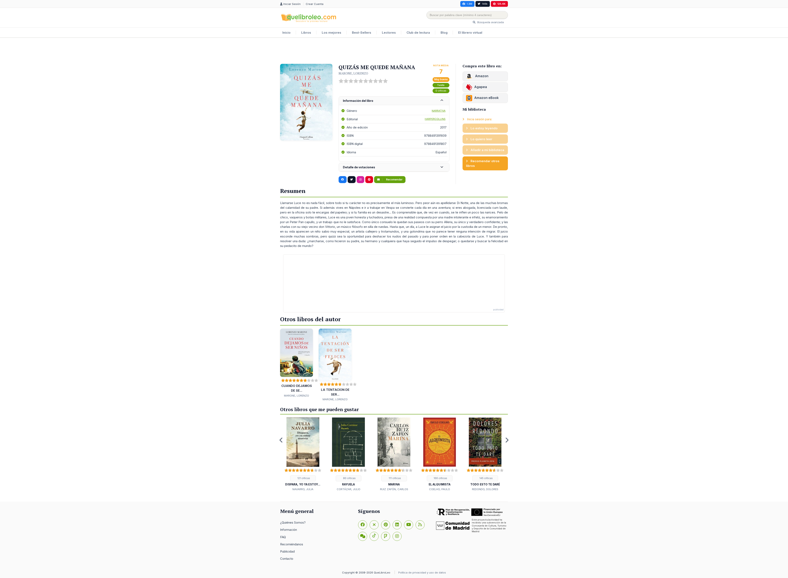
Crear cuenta (314, 4)
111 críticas (394, 478)
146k (485, 3)
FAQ (283, 537)
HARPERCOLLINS (435, 118)
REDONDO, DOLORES (485, 489)
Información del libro (358, 100)
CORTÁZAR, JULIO (348, 489)
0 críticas (440, 90)
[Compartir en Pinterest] (369, 179)
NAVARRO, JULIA (302, 489)
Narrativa (439, 110)
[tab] (394, 100)
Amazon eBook (486, 98)
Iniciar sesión (292, 4)
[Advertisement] (394, 51)
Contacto (286, 559)
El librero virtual (470, 32)
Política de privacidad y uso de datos (422, 572)
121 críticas (303, 478)
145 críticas (486, 478)
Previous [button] (281, 440)
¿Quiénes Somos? (293, 522)
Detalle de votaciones (359, 167)
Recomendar (393, 179)
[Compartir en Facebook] (343, 179)
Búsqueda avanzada (490, 22)
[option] (303, 454)
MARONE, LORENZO (353, 73)
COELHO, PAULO (439, 489)
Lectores (389, 32)
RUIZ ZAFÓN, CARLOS (394, 489)
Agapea (480, 87)
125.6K (501, 3)
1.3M (469, 3)
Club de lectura (418, 32)
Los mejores (331, 32)
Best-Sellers (361, 32)
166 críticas (440, 478)
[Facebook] (362, 524)
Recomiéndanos (291, 544)
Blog (444, 32)
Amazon (481, 76)
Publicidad (287, 551)
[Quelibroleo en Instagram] (360, 179)
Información (288, 530)
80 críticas (349, 478)
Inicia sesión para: (479, 119)
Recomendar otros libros (482, 163)
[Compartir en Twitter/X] (352, 179)
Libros (306, 32)
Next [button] (507, 440)
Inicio (286, 32)
